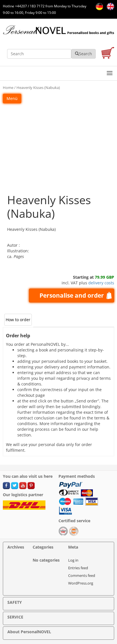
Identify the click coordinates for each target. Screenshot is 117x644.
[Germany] (98, 6)
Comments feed (81, 575)
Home (8, 87)
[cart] (107, 53)
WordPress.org (80, 583)
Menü (12, 98)
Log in (73, 560)
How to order (18, 319)
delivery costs (101, 282)
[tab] (18, 319)
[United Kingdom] (109, 6)
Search (85, 53)
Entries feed (78, 567)
